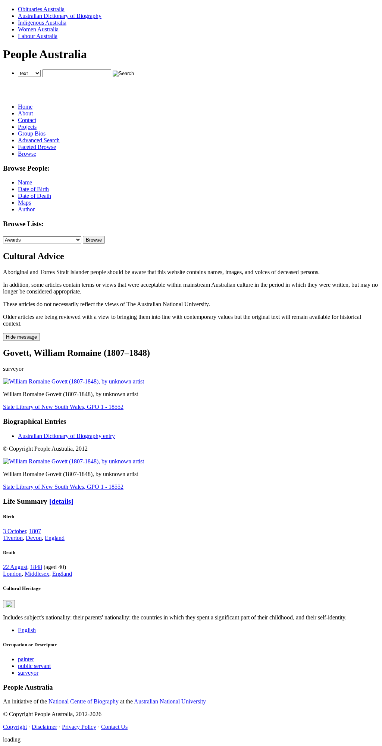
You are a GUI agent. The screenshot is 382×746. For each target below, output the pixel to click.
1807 (35, 531)
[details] (61, 501)
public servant (34, 666)
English (27, 630)
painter (26, 659)
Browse (27, 153)
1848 (36, 567)
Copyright (15, 727)
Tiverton (13, 538)
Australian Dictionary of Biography (59, 16)
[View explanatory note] (9, 604)
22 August (15, 567)
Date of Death (34, 196)
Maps (24, 202)
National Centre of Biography (83, 701)
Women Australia (38, 29)
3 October (14, 531)
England (55, 538)
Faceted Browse (37, 147)
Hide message (21, 337)
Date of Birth (33, 189)
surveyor (28, 672)
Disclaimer (44, 727)
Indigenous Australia (42, 22)
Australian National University (170, 701)
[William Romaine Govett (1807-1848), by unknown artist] (73, 381)
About (25, 113)
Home (25, 106)
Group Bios (32, 133)
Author (26, 209)
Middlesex (37, 574)
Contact (27, 120)
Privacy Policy (79, 727)
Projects (27, 127)
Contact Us (114, 727)
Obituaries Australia (41, 9)
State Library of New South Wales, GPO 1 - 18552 (63, 407)
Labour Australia (37, 36)
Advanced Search (39, 140)
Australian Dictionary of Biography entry (66, 436)
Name (25, 182)
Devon (34, 538)
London (12, 574)
